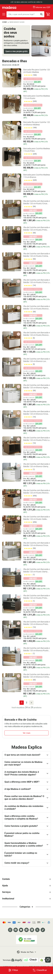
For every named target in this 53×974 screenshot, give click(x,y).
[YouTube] (21, 930)
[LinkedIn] (32, 930)
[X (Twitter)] (37, 930)
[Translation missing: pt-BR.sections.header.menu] (3, 14)
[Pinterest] (26, 930)
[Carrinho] (48, 14)
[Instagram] (10, 930)
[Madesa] (9, 7)
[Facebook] (15, 930)
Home (4, 22)
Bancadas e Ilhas (17, 22)
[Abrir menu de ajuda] (48, 960)
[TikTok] (43, 930)
